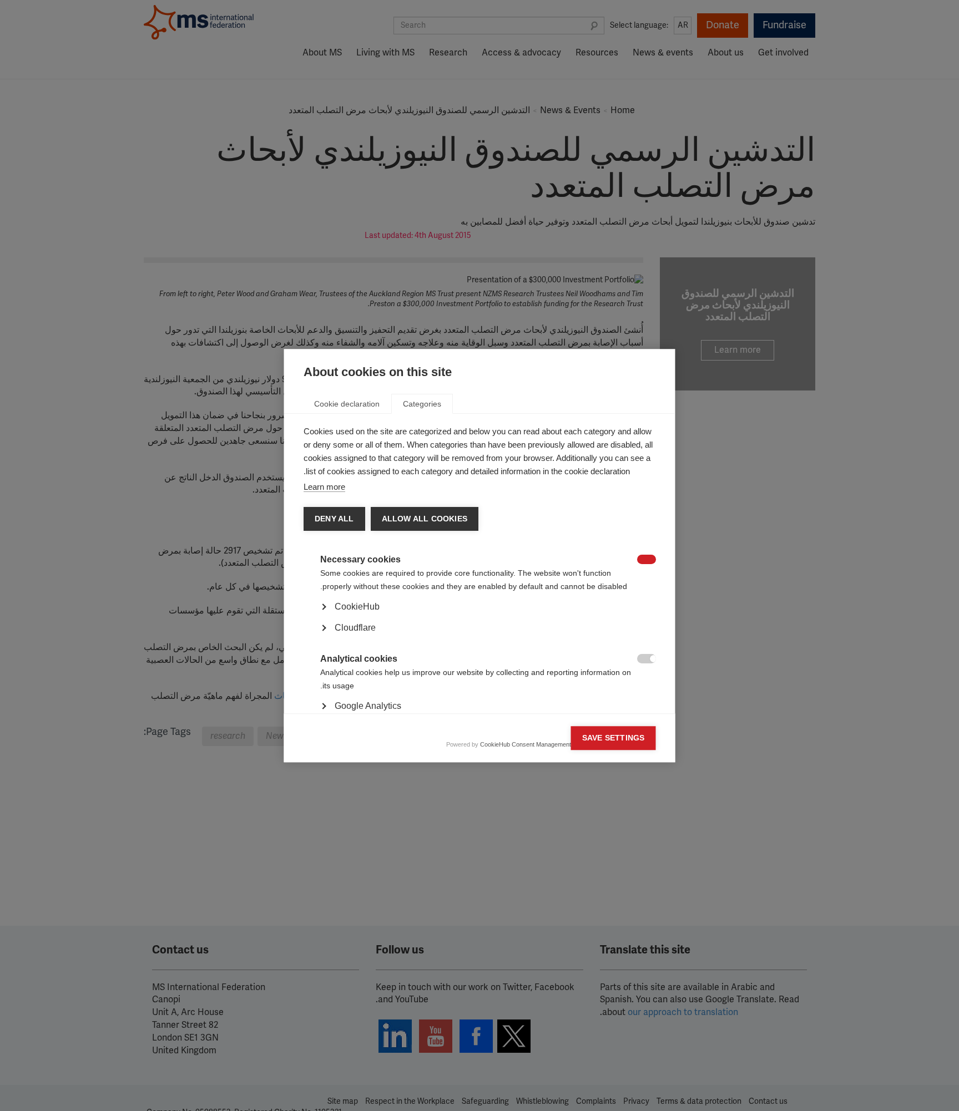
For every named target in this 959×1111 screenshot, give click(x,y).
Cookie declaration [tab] (347, 403)
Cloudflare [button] (355, 627)
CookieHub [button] (357, 606)
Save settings (613, 738)
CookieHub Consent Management (525, 744)
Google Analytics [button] (368, 706)
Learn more (324, 486)
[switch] (652, 560)
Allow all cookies (424, 519)
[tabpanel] (480, 638)
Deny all (334, 519)
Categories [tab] (422, 403)
